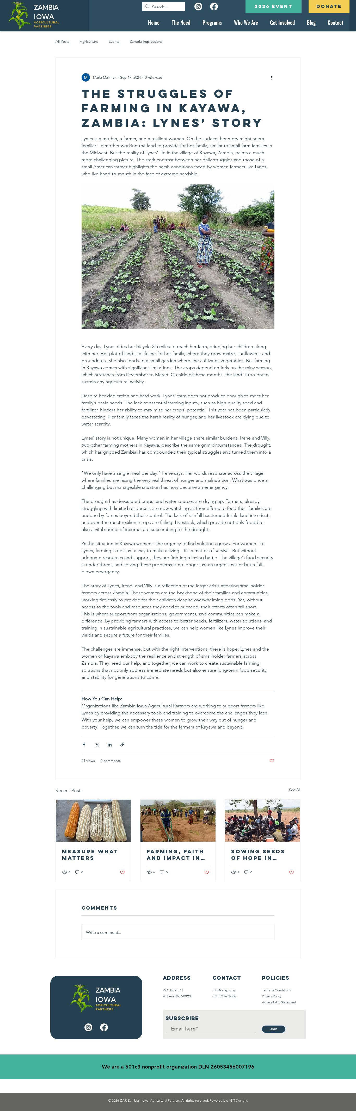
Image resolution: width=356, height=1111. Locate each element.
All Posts (62, 41)
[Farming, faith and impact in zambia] (178, 821)
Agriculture (89, 41)
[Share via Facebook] (84, 744)
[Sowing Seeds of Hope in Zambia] (262, 821)
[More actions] (271, 77)
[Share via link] (122, 744)
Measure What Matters (90, 854)
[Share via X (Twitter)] (96, 744)
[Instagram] (198, 6)
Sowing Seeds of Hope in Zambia (258, 854)
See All (294, 789)
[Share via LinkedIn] (109, 744)
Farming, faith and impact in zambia (175, 854)
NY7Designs (238, 1100)
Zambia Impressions (146, 41)
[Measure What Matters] (93, 821)
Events (114, 41)
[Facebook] (214, 6)
